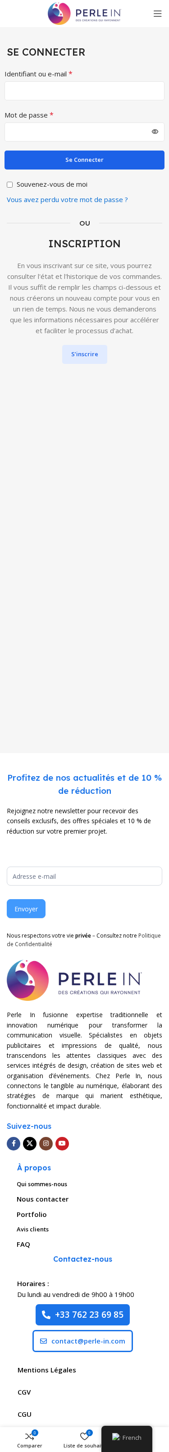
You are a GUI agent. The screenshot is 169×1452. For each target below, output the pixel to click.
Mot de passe (29, 115)
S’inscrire (84, 354)
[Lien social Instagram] (46, 1143)
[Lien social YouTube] (62, 1143)
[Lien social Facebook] (13, 1143)
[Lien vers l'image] (74, 979)
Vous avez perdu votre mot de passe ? (67, 199)
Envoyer (26, 909)
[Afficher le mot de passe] (155, 132)
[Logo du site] (84, 12)
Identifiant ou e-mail (39, 74)
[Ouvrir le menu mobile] (158, 14)
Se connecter (84, 160)
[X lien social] (30, 1143)
